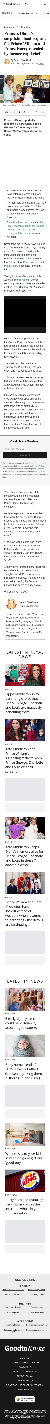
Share (11, 112)
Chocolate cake (37, 1307)
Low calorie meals (37, 1312)
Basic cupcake (13, 1312)
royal (22, 279)
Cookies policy (25, 1381)
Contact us (25, 1367)
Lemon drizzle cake (13, 1307)
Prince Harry (11, 265)
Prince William (31, 262)
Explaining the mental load (37, 1325)
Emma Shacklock (22, 60)
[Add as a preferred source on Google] (25, 1399)
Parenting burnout (13, 1325)
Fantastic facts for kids (13, 1295)
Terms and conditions (25, 1372)
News (41, 63)
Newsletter (40, 112)
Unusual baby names (36, 1290)
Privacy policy (25, 1376)
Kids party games (37, 1295)
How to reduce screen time (13, 1290)
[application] (25, 311)
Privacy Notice (38, 466)
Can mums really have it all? (13, 1331)
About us (25, 1358)
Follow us (25, 112)
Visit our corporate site (34, 1412)
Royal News (25, 27)
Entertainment (9, 27)
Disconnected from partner (37, 1330)
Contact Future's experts (25, 1363)
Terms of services (35, 463)
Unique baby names (28, 13)
